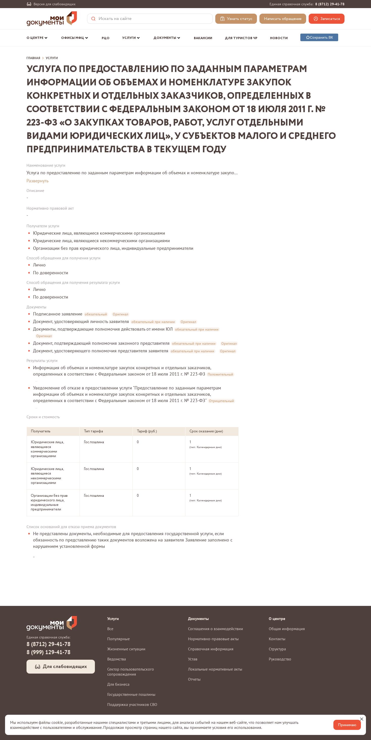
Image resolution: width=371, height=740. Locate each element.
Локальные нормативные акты (215, 669)
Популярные (118, 638)
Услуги (52, 58)
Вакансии (203, 38)
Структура (277, 648)
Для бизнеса (118, 684)
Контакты (277, 638)
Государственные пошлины (131, 694)
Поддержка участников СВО (132, 704)
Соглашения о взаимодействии (215, 628)
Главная (33, 58)
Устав (192, 658)
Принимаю (347, 725)
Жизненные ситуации (126, 648)
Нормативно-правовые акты (213, 638)
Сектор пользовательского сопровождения (130, 672)
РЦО (106, 38)
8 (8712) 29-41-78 (329, 4)
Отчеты (194, 679)
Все (110, 628)
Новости (279, 38)
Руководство (280, 658)
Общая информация (287, 628)
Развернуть (37, 181)
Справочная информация (210, 648)
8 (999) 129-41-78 (48, 652)
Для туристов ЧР (241, 38)
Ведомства (116, 658)
